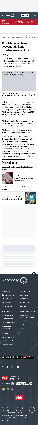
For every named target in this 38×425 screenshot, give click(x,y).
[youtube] (18, 367)
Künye (22, 325)
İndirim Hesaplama (8, 322)
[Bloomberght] (8, 15)
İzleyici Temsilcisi (26, 321)
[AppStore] (7, 357)
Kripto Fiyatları (25, 291)
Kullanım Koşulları (8, 337)
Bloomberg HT (6, 36)
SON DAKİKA (5, 22)
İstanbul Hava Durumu (28, 311)
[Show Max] (12, 389)
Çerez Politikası (7, 345)
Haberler (14, 36)
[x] (3, 367)
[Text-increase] (30, 95)
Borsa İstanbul (6, 302)
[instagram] (12, 367)
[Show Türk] (7, 389)
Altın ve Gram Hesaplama (6, 327)
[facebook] (7, 367)
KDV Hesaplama (7, 315)
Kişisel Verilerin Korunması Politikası (27, 316)
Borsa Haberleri (7, 299)
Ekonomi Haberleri (8, 295)
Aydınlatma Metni (8, 341)
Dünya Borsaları (7, 306)
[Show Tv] (3, 389)
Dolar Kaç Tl (24, 306)
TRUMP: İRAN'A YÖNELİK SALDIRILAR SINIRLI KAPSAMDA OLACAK (23, 22)
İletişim (22, 328)
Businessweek (6, 291)
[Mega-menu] (35, 15)
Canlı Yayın (24, 295)
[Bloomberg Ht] (8, 383)
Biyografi (5, 334)
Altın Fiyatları (24, 302)
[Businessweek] (24, 383)
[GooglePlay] (18, 357)
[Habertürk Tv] (13, 377)
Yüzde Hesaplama (8, 319)
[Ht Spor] (20, 377)
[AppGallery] (29, 357)
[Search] (32, 15)
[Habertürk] (5, 377)
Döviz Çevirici (6, 311)
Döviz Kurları (24, 299)
